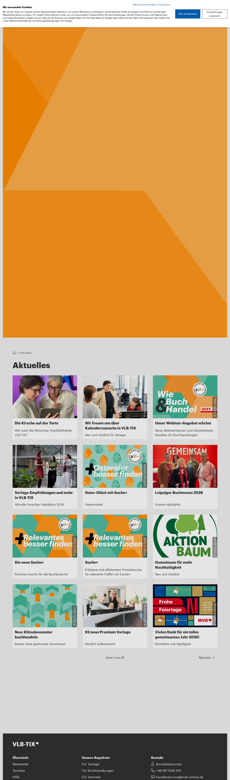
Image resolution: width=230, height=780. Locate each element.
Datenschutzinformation (145, 4)
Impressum (164, 4)
